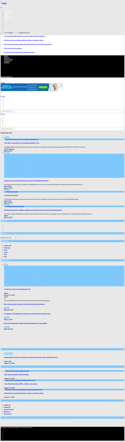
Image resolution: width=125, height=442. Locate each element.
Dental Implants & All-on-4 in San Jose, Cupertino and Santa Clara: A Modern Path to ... (31, 357)
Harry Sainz (8, 186)
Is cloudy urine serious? (11, 195)
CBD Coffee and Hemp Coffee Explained (16, 375)
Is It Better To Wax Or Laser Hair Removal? (17, 289)
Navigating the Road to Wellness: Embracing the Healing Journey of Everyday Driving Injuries (33, 210)
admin (6, 216)
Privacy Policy (8, 59)
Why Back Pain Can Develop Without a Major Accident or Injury (23, 40)
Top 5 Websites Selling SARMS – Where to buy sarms (20, 384)
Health (6, 15)
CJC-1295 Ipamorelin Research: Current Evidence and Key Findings (24, 36)
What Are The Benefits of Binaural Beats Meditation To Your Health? (25, 323)
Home (6, 56)
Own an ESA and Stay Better (13, 48)
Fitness (6, 14)
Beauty (6, 10)
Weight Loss (8, 17)
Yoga (5, 18)
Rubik (2, 32)
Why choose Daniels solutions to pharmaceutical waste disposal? (24, 304)
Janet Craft (7, 201)
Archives (3, 237)
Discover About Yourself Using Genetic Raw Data (19, 52)
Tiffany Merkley (9, 149)
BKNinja (15, 32)
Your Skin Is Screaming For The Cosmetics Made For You (21, 143)
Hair (6, 265)
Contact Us (7, 61)
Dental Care (8, 12)
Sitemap (6, 62)
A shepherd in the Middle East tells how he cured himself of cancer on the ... (27, 314)
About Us (7, 58)
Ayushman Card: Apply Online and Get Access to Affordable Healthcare (26, 181)
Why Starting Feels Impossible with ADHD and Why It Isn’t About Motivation (28, 44)
